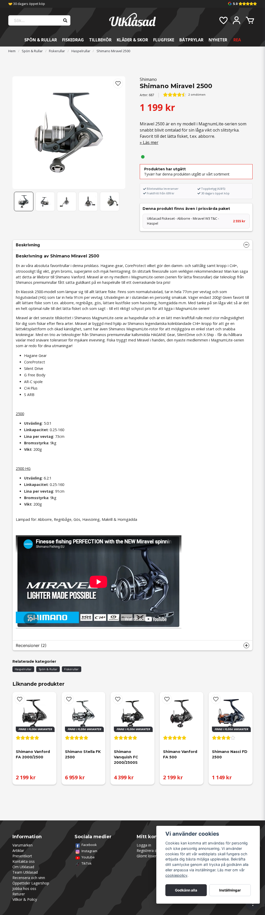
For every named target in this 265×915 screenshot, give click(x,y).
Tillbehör (100, 40)
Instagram (89, 851)
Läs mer (150, 142)
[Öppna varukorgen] (250, 20)
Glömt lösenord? (150, 855)
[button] (118, 83)
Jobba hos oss (24, 888)
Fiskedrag (73, 40)
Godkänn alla (186, 890)
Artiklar (18, 850)
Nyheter (218, 40)
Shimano (148, 79)
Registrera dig (148, 850)
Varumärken (22, 845)
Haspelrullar (80, 51)
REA (237, 40)
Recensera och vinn (28, 877)
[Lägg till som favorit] (223, 20)
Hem (12, 51)
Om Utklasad (23, 866)
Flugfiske (163, 40)
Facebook (89, 844)
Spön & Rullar (40, 40)
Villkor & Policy (24, 899)
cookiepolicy (176, 875)
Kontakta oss (23, 861)
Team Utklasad (25, 872)
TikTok (87, 863)
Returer (18, 893)
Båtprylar (191, 40)
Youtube (88, 857)
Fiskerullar (57, 51)
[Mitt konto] (236, 20)
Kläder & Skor (132, 40)
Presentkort (22, 855)
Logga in (144, 845)
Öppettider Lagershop (30, 883)
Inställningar (230, 890)
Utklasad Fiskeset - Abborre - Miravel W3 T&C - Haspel (196, 221)
